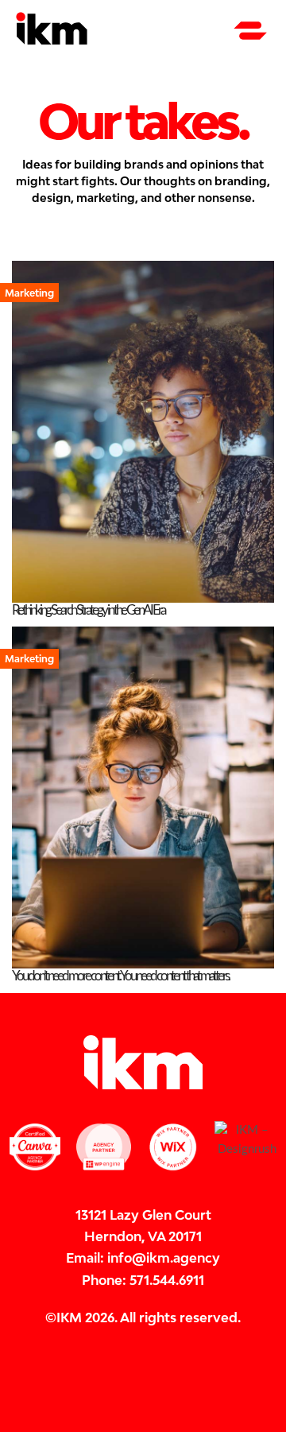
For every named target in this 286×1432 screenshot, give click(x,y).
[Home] (51, 42)
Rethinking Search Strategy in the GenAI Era (88, 610)
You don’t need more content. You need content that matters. (120, 976)
